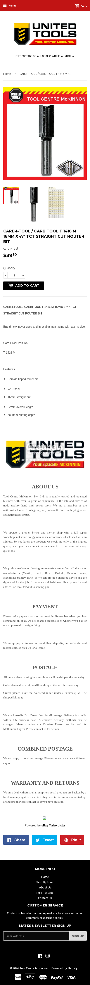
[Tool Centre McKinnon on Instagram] (47, 956)
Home (7, 73)
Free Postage (45, 892)
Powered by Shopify (64, 968)
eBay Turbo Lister (53, 825)
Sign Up (78, 936)
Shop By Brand (45, 882)
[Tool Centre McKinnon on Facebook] (40, 956)
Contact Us (45, 897)
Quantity (9, 268)
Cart (84, 5)
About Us (45, 887)
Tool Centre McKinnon (33, 968)
